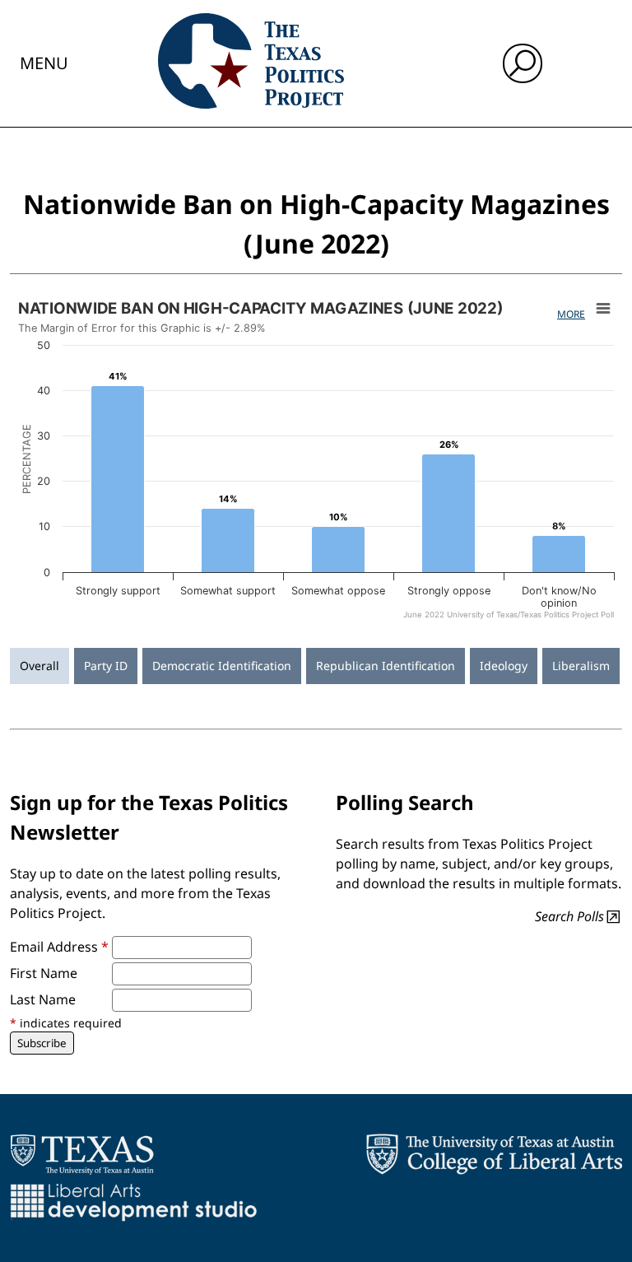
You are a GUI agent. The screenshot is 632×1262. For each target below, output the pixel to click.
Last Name (43, 999)
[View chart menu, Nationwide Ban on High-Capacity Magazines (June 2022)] (603, 308)
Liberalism (581, 665)
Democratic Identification (221, 665)
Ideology (503, 665)
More (571, 314)
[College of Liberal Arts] (494, 1154)
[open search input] (522, 63)
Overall (39, 665)
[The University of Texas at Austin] (82, 1154)
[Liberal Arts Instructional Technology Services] (134, 1201)
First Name (43, 973)
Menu (44, 63)
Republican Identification (385, 665)
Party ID (106, 665)
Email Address (59, 947)
